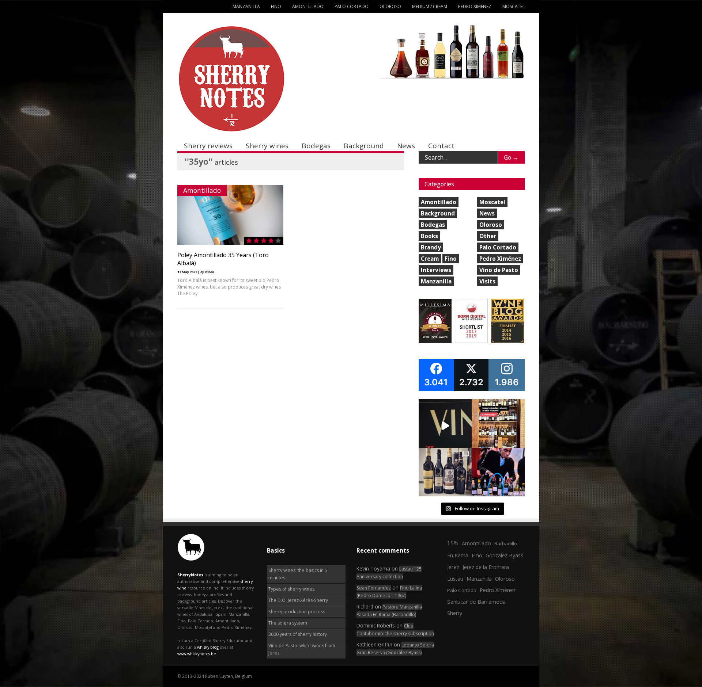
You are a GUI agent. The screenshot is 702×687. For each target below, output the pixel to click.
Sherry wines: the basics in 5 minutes (297, 574)
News (406, 145)
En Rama (457, 555)
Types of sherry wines (291, 589)
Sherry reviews (208, 145)
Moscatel (513, 6)
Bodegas (316, 145)
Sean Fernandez (373, 588)
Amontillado (308, 6)
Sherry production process (296, 611)
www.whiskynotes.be (196, 653)
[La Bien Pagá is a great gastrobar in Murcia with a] (498, 425)
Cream (430, 258)
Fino (276, 6)
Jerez (453, 566)
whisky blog (208, 647)
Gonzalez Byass (504, 555)
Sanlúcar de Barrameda (476, 601)
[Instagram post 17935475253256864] (445, 425)
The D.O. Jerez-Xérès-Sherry (298, 600)
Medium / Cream (429, 6)
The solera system (287, 623)
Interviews (436, 270)
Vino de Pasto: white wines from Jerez (301, 649)
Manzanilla (246, 6)
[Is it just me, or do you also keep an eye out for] (498, 474)
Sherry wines (267, 145)
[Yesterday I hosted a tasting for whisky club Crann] (445, 474)
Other (487, 236)
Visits (487, 281)
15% (452, 543)
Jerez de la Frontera (486, 567)
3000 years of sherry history (297, 634)
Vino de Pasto (498, 270)
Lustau (455, 578)
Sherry (454, 613)
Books (429, 236)
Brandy (431, 247)
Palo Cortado (352, 6)
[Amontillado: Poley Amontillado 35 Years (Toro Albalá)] (230, 243)
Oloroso (390, 6)
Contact (441, 145)
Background (364, 145)
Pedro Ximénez (474, 6)
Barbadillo (505, 543)
